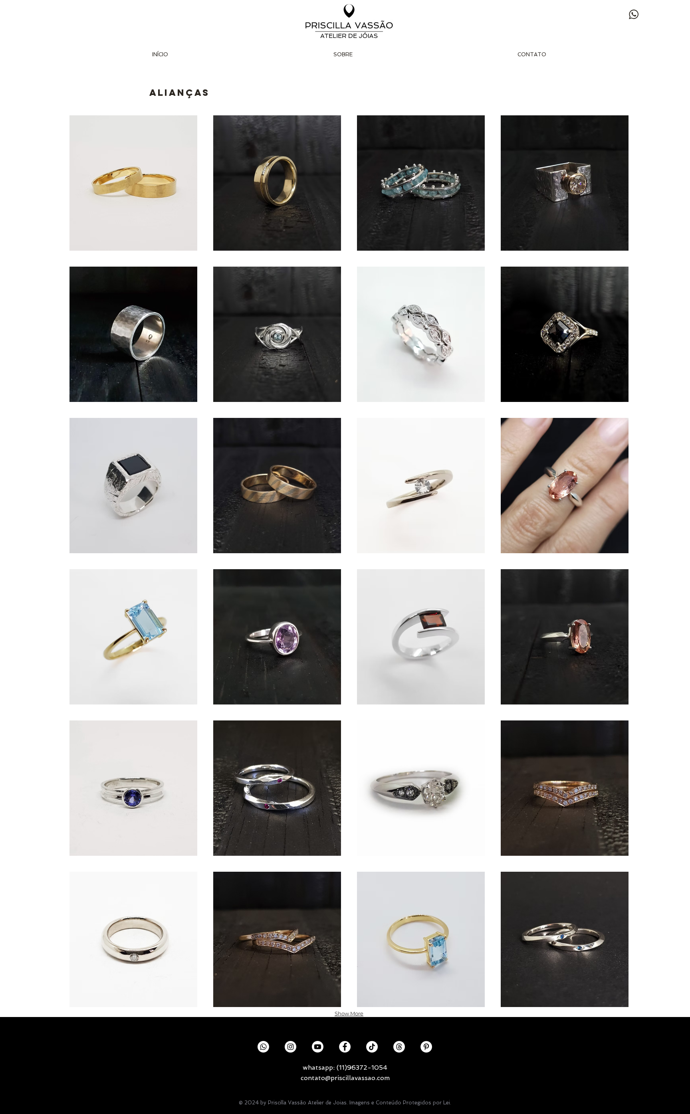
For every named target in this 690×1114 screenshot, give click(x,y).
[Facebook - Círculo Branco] (345, 1047)
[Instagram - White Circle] (290, 1047)
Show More (349, 1013)
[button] (133, 183)
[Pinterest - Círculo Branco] (426, 1047)
